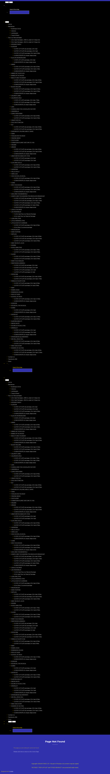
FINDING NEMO (16, 138)
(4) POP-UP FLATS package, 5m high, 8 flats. (26, 205)
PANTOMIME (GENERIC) (18, 263)
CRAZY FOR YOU (16, 120)
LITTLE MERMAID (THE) (18, 220)
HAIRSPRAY (14, 169)
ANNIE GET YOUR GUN (17, 73)
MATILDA (14, 234)
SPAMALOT (14, 328)
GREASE (13, 147)
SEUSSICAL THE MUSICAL (18, 305)
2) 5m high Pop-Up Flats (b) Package (24, 216)
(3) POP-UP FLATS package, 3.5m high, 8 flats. (27, 53)
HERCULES (14, 173)
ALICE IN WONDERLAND (18, 57)
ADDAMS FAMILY (16, 44)
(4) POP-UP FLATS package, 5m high (24, 272)
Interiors (13, 31)
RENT (12, 287)
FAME (13, 133)
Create (11, 771)
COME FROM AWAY (16, 113)
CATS (12, 106)
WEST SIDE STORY (16, 345)
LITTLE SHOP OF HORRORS (19, 223)
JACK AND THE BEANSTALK (19, 194)
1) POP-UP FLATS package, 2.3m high (24, 60)
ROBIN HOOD (15, 290)
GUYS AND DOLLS (16, 162)
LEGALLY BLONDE (16, 209)
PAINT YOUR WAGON (17, 261)
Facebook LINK (12, 359)
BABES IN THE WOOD (17, 75)
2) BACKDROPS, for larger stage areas (25, 62)
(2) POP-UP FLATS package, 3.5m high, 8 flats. (27, 91)
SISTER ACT (14, 314)
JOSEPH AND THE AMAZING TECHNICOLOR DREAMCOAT (28, 196)
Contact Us (11, 357)
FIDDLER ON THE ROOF (18, 135)
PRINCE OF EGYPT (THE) (18, 281)
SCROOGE (14, 303)
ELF (12, 124)
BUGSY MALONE (16, 86)
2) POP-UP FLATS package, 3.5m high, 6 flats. (27, 102)
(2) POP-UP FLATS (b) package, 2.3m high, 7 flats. (28, 278)
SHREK (13, 307)
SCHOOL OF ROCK (16, 296)
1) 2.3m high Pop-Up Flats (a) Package (25, 214)
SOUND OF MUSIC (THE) (18, 325)
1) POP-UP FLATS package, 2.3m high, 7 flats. (26, 100)
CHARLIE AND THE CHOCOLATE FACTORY (23, 109)
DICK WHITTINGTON (17, 122)
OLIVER (13, 254)
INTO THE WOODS (16, 185)
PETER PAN (14, 274)
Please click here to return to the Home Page (26, 751)
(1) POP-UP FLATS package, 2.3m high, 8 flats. (27, 66)
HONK (13, 182)
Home (10, 24)
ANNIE (13, 64)
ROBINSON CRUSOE (17, 292)
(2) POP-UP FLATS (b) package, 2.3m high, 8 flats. (28, 82)
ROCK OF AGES (15, 294)
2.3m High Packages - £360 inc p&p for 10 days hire (25, 39)
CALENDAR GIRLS (16, 98)
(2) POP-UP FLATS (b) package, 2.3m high (26, 51)
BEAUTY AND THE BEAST (18, 77)
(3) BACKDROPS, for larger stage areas (25, 71)
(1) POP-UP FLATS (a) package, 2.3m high (25, 48)
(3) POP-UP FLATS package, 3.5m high (25, 269)
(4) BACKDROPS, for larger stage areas (25, 55)
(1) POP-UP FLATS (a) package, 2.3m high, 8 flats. (28, 80)
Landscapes (14, 33)
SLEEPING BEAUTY (16, 321)
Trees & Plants (15, 35)
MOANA (13, 245)
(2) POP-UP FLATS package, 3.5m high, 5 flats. (27, 69)
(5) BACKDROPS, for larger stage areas (25, 207)
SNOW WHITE (15, 323)
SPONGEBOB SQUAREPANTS (19, 336)
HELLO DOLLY (15, 171)
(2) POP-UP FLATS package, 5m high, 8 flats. (26, 285)
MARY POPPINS (15, 231)
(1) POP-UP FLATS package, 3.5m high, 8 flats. (27, 283)
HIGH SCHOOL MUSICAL (18, 176)
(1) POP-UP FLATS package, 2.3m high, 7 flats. (27, 249)
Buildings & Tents (16, 28)
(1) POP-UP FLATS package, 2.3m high (25, 158)
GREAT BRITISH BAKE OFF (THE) (20, 156)
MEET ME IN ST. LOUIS (17, 243)
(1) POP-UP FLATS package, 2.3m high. (25, 310)
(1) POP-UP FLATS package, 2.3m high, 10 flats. (27, 89)
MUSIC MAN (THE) (16, 247)
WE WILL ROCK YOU (17, 339)
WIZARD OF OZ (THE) (17, 348)
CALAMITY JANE (16, 95)
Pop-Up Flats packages (15, 37)
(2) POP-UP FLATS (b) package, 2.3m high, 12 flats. (28, 352)
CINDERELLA (15, 111)
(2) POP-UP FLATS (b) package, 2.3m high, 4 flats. (28, 200)
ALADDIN (14, 46)
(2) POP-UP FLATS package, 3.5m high (25, 160)
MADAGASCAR (15, 229)
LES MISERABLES (16, 211)
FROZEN (13, 144)
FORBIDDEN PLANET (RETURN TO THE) (22, 142)
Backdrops (11, 26)
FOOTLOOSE (15, 140)
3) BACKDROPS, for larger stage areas (25, 104)
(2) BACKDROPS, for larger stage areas (25, 180)
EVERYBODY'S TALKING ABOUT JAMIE (22, 131)
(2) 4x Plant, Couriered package (23, 227)
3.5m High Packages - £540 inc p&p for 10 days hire (25, 42)
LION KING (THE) (16, 218)
